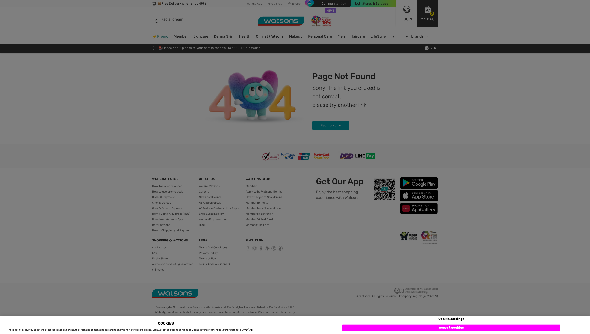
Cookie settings (451, 319)
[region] (295, 325)
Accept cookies (451, 328)
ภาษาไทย (247, 329)
